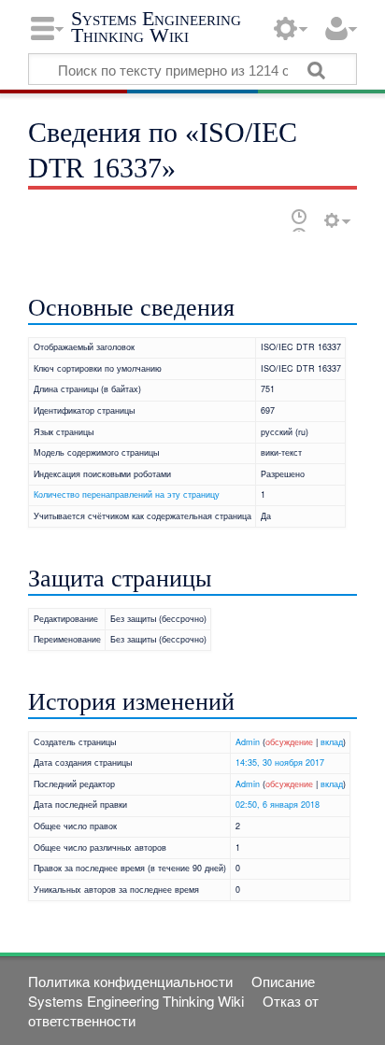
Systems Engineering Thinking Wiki (156, 26)
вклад (332, 742)
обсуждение (289, 742)
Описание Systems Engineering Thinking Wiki (171, 990)
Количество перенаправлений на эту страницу (127, 494)
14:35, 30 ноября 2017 (279, 762)
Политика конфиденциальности (130, 981)
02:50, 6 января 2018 (277, 804)
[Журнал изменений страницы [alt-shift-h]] (299, 219)
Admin (247, 742)
